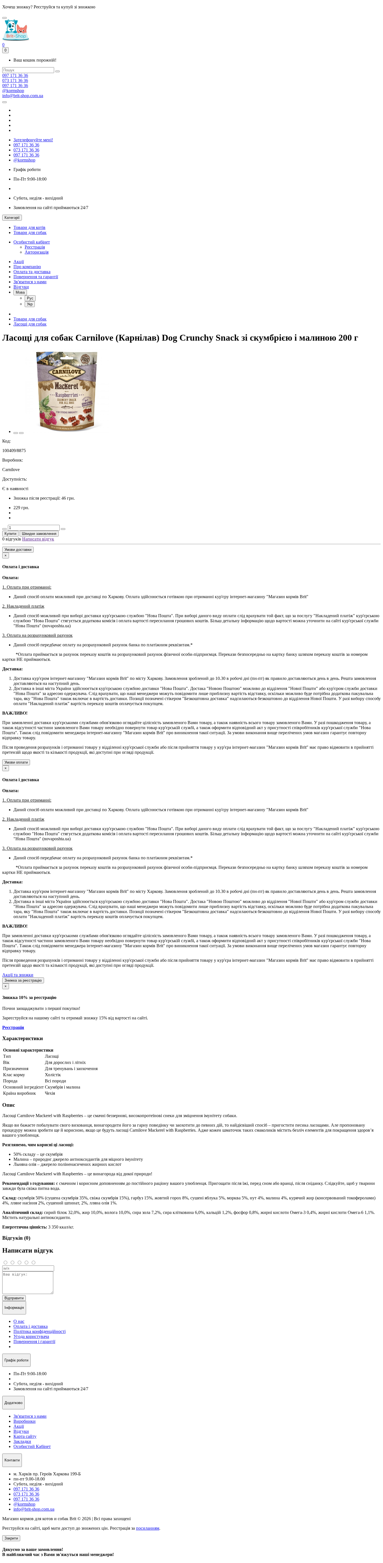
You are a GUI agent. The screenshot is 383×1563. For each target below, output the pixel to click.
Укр (30, 304)
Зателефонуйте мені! (33, 139)
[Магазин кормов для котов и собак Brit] (4, 18)
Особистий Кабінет (32, 1446)
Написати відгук (38, 539)
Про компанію (27, 266)
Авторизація (37, 252)
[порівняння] (21, 433)
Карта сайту (24, 1436)
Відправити (14, 1298)
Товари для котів (29, 227)
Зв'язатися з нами (30, 281)
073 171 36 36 (15, 80)
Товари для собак (30, 232)
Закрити (11, 1538)
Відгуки (21, 286)
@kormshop (13, 90)
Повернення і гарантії (34, 1341)
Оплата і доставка (30, 1326)
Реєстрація (35, 247)
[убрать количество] (4, 529)
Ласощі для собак (30, 324)
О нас (18, 1321)
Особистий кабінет (31, 242)
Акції (18, 261)
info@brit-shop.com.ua (22, 95)
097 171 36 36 (15, 75)
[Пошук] (57, 71)
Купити (10, 534)
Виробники (24, 1421)
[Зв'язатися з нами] (4, 102)
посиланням (147, 1528)
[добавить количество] (63, 529)
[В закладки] (15, 433)
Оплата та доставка (31, 271)
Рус (30, 298)
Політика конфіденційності (39, 1331)
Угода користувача (31, 1336)
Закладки (22, 1441)
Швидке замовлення (39, 534)
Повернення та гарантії (35, 276)
